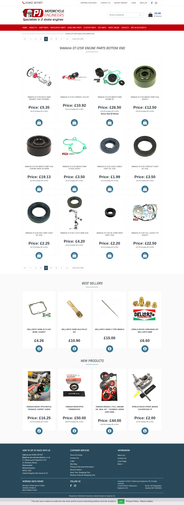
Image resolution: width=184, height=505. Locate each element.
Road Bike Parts (74, 27)
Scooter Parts (89, 27)
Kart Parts (43, 27)
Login (133, 3)
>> (67, 39)
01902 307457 (37, 455)
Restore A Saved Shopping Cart (82, 475)
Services (125, 27)
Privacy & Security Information (82, 467)
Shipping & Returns (88, 3)
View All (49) (77, 39)
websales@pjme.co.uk (41, 457)
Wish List (143, 3)
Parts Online (113, 27)
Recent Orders (120, 3)
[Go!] (140, 14)
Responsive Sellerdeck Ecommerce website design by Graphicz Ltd (92, 496)
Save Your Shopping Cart (80, 472)
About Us (33, 27)
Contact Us (105, 3)
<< (25, 39)
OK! (121, 501)
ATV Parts (102, 27)
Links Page (122, 461)
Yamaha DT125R (57, 34)
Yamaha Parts (45, 34)
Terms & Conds (76, 455)
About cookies (146, 501)
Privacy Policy (132, 501)
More (120, 464)
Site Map (73, 464)
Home (24, 27)
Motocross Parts (58, 27)
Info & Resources (138, 27)
